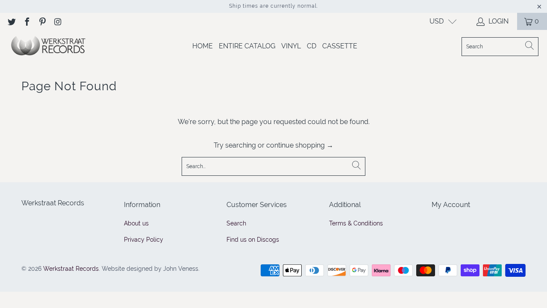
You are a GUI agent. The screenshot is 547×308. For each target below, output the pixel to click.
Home (202, 46)
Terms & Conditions (356, 223)
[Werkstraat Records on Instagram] (57, 21)
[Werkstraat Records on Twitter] (11, 21)
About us (136, 223)
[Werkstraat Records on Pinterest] (42, 21)
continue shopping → (299, 145)
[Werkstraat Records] (48, 46)
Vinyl (291, 46)
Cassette (339, 46)
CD (311, 46)
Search (236, 223)
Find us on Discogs (252, 239)
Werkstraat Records (71, 268)
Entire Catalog (247, 46)
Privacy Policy (143, 239)
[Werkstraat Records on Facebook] (26, 21)
